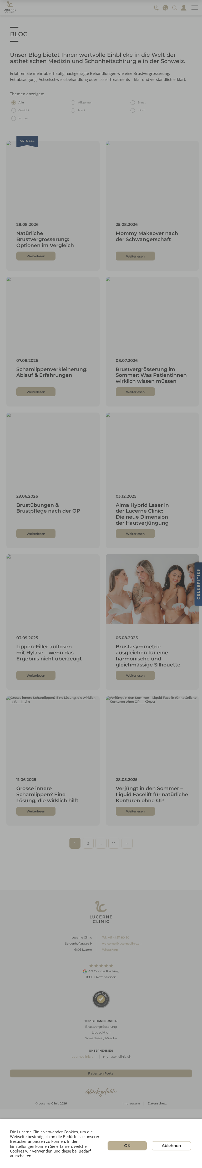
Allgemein (85, 102)
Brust (142, 102)
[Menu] (194, 8)
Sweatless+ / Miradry (101, 1038)
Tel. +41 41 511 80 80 (115, 937)
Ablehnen (171, 1145)
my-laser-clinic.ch (117, 1056)
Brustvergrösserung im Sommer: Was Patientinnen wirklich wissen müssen (151, 375)
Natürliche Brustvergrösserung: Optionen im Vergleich (45, 239)
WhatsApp (110, 949)
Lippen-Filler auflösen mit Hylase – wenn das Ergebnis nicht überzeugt (49, 653)
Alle (21, 102)
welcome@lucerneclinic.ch (121, 943)
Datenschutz (157, 1103)
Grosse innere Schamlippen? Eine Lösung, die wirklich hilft (47, 794)
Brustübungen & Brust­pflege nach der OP (48, 508)
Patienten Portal (101, 1073)
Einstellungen (22, 1146)
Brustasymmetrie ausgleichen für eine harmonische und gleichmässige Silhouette (148, 656)
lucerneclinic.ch (83, 1056)
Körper (23, 118)
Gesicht (23, 110)
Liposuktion (101, 1032)
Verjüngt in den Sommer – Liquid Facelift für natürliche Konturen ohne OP (152, 794)
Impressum (131, 1103)
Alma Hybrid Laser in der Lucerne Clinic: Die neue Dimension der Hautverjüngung (142, 514)
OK (127, 1145)
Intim (141, 110)
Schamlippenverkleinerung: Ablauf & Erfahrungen (52, 372)
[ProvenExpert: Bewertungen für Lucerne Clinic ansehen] (101, 999)
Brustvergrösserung (101, 1027)
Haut (81, 110)
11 (114, 843)
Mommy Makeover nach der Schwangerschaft (147, 236)
